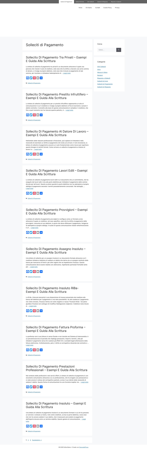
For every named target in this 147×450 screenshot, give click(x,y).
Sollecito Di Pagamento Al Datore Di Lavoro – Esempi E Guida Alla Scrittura (57, 133)
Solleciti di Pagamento (34, 83)
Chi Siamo (89, 7)
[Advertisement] (73, 25)
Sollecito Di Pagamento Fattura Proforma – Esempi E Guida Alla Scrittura (55, 329)
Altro (99, 69)
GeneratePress (83, 447)
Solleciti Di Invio (80, 1)
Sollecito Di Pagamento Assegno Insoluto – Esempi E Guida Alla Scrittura (55, 250)
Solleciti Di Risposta (102, 1)
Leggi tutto (67, 73)
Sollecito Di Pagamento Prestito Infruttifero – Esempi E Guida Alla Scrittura (57, 96)
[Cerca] (118, 50)
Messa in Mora (102, 72)
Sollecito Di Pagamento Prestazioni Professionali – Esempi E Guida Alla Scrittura (56, 368)
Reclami (100, 75)
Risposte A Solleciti (116, 1)
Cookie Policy (107, 7)
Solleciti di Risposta (104, 87)
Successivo (37, 440)
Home (80, 7)
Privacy (117, 7)
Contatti (97, 7)
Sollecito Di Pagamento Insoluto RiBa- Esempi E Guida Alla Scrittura (52, 289)
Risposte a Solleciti (103, 78)
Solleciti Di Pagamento (66, 1)
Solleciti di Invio (102, 81)
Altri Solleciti (90, 1)
